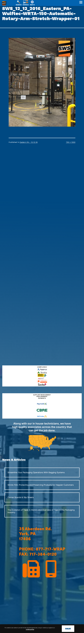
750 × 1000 (70, 142)
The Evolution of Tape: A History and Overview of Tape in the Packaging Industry (41, 511)
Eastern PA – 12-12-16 (29, 142)
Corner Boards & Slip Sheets (21, 497)
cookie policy (30, 629)
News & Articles (14, 459)
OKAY (68, 628)
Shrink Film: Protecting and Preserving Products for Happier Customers (41, 485)
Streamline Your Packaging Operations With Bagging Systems (36, 472)
